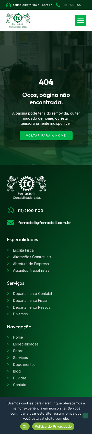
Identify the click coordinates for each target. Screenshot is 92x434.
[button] (80, 20)
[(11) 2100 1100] (10, 210)
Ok (25, 426)
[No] (85, 415)
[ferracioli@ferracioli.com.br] (10, 222)
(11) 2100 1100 (30, 210)
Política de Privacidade (53, 426)
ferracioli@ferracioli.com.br (44, 222)
